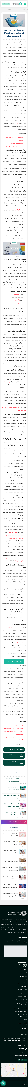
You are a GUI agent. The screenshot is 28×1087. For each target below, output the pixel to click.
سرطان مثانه (17, 561)
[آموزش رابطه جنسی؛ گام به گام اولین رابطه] (22, 842)
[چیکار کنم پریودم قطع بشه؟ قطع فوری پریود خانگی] (22, 877)
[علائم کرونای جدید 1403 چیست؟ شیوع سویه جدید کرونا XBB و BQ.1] (22, 886)
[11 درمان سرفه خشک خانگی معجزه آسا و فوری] (22, 851)
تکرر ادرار (20, 303)
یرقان (15, 532)
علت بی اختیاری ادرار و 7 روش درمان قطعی (13, 728)
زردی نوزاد (11, 532)
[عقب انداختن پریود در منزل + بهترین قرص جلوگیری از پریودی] (22, 868)
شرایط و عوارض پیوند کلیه (17, 143)
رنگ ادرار (17, 300)
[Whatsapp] (25, 1060)
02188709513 (21, 1045)
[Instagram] (19, 1060)
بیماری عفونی (7, 382)
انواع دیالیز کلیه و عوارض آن (16, 726)
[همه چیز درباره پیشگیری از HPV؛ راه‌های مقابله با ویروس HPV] (23, 788)
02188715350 (21, 1048)
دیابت (17, 123)
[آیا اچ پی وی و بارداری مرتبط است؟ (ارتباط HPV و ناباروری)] (23, 796)
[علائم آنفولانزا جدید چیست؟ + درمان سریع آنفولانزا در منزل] (22, 894)
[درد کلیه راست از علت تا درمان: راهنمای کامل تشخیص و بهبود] (23, 813)
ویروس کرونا (12, 628)
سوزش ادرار (16, 294)
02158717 (22, 1052)
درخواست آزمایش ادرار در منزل (14, 662)
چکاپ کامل (17, 210)
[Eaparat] (22, 1060)
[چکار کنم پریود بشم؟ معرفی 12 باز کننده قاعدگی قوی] (22, 834)
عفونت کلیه (20, 558)
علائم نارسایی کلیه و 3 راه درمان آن (14, 146)
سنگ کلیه (14, 558)
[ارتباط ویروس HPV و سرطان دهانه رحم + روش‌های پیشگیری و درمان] (23, 805)
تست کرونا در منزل (21, 642)
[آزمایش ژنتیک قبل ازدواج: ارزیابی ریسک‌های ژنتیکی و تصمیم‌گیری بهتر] (23, 779)
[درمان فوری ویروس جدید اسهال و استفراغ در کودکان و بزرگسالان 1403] (22, 860)
